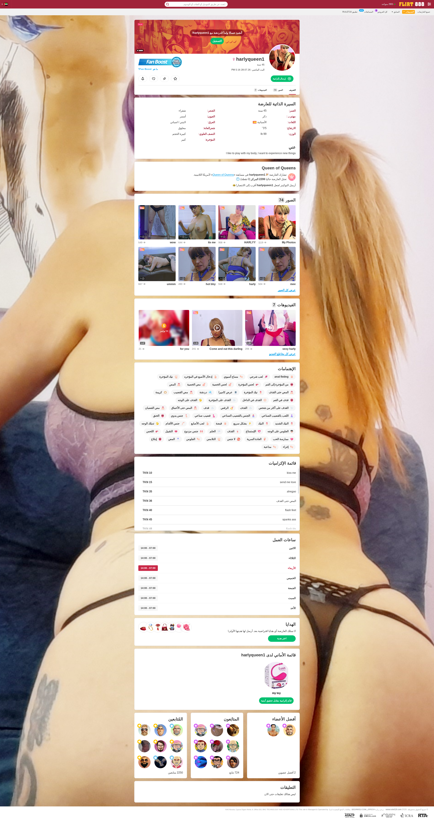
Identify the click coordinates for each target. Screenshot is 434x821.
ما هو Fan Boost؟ (148, 69)
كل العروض (382, 12)
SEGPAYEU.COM (359, 809)
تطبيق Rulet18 (349, 12)
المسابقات (368, 12)
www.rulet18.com (393, 809)
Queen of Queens (223, 174)
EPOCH (371, 809)
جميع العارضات (423, 12)
